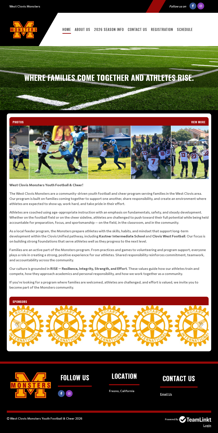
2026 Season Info (109, 29)
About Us (82, 29)
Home (66, 29)
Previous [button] (16, 150)
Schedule (185, 29)
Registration (162, 29)
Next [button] (201, 150)
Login (207, 425)
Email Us (166, 394)
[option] (58, 152)
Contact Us (137, 29)
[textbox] (109, 236)
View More (198, 122)
